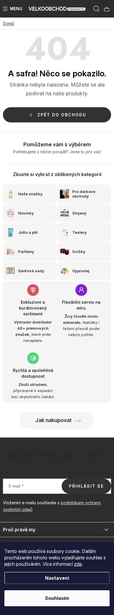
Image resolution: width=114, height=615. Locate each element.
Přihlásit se (86, 486)
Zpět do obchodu (61, 114)
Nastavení (57, 578)
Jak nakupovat (53, 420)
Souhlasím (57, 598)
